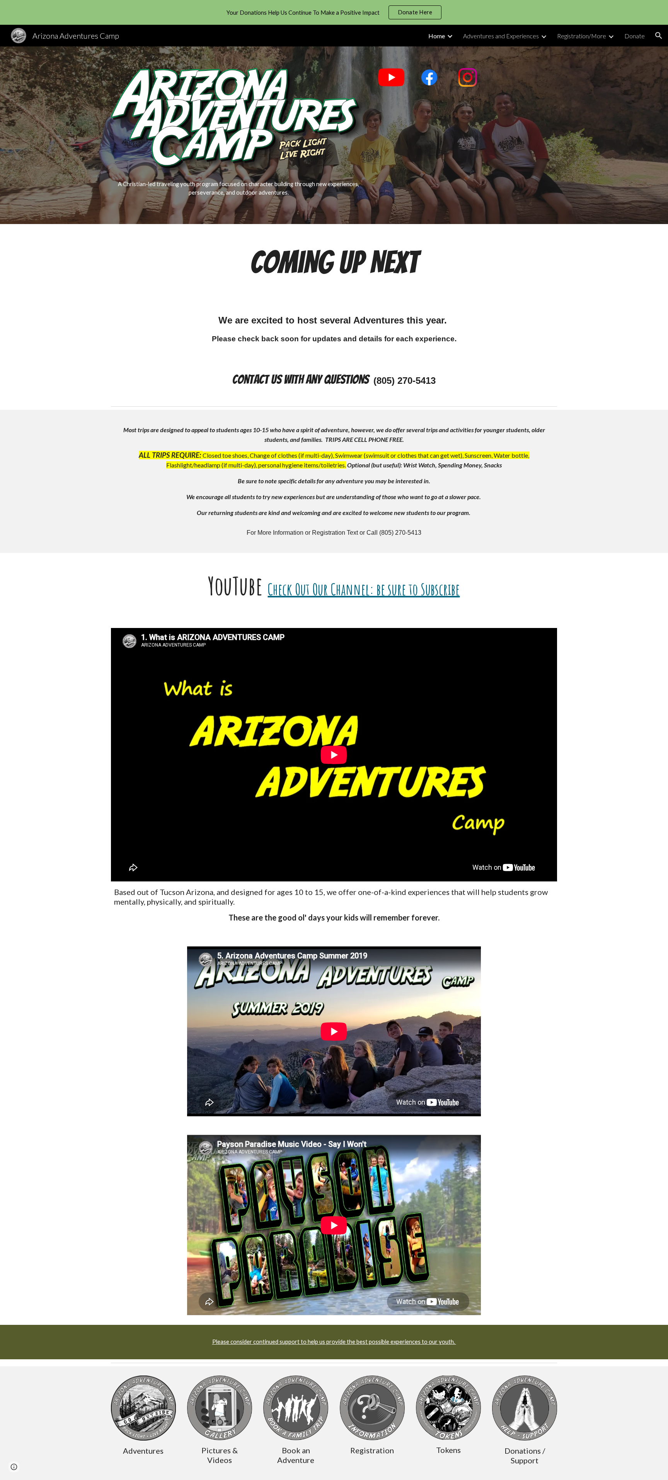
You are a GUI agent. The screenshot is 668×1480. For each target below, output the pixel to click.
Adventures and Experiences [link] (501, 35)
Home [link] (436, 35)
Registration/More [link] (581, 35)
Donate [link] (634, 35)
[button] (658, 35)
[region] (334, 12)
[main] (238, 188)
